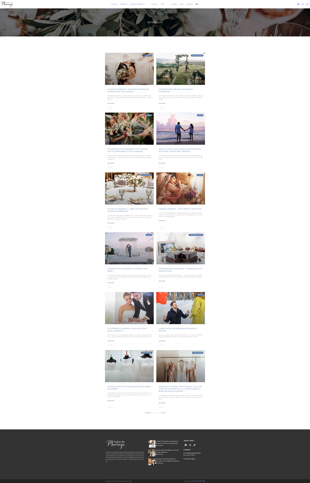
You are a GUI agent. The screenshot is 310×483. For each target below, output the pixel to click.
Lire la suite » (111, 103)
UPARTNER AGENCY (197, 481)
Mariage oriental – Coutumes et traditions (180, 209)
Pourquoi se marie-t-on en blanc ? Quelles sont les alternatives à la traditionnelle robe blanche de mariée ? (180, 389)
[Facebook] (298, 4)
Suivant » (163, 413)
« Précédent (147, 413)
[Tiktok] (307, 4)
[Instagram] (303, 4)
